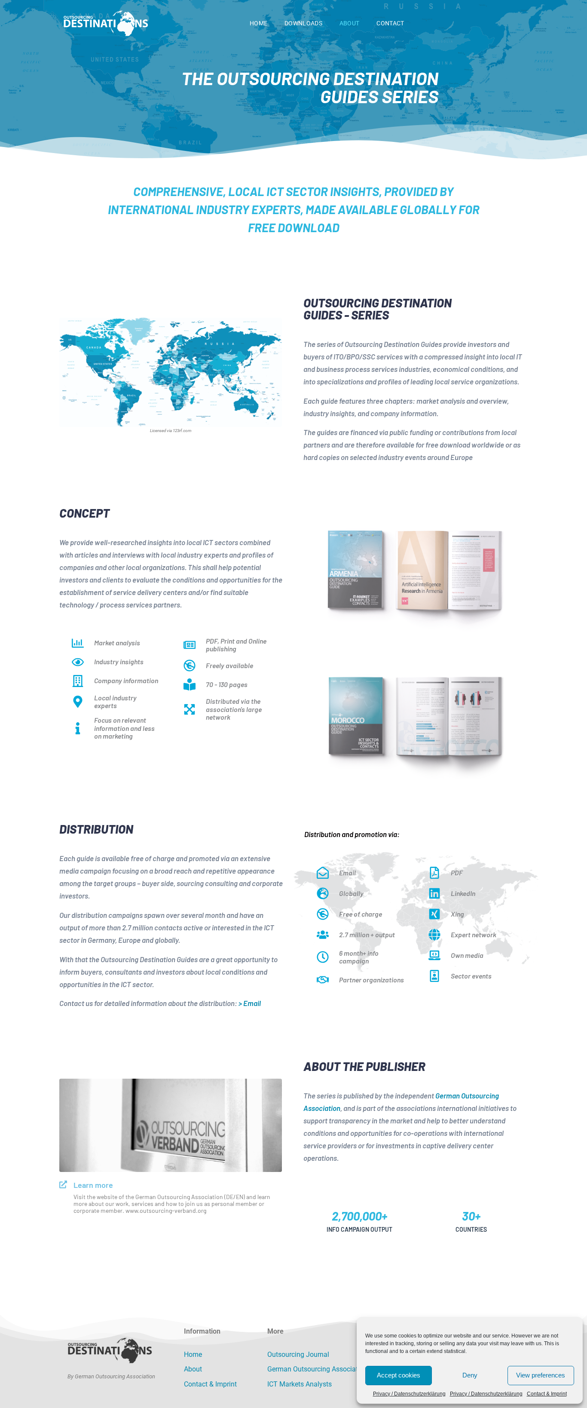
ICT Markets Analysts (299, 1384)
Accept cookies (398, 1375)
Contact (390, 23)
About (349, 23)
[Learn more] (63, 1184)
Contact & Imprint (547, 1394)
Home (258, 23)
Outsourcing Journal (298, 1354)
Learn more (93, 1185)
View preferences (540, 1375)
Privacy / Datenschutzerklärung (409, 1394)
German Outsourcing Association (317, 1369)
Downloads (303, 23)
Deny (469, 1375)
